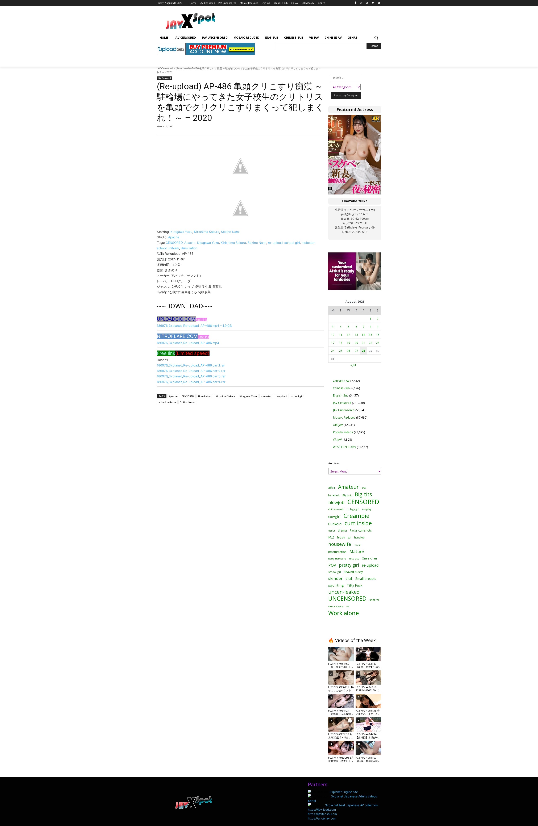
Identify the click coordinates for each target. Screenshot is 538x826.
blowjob (336, 502)
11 (340, 335)
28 (363, 351)
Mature (356, 551)
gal (349, 537)
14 (363, 335)
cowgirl (334, 516)
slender (335, 578)
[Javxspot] (190, 21)
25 (340, 351)
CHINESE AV (341, 381)
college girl (353, 509)
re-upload (275, 243)
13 (356, 335)
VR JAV (337, 439)
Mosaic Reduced (344, 417)
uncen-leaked (344, 592)
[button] (376, 38)
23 (377, 343)
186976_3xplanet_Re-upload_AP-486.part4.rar (191, 382)
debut (331, 530)
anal (364, 487)
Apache (173, 237)
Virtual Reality (335, 606)
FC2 (331, 537)
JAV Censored (165, 68)
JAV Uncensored (344, 410)
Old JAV (338, 425)
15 (370, 335)
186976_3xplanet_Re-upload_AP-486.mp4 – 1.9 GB (194, 326)
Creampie (356, 515)
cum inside (358, 523)
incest (357, 544)
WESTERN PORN (344, 447)
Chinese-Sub (341, 388)
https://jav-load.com (322, 809)
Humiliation (189, 248)
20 (356, 343)
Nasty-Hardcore (337, 558)
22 (370, 343)
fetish (341, 537)
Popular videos (343, 432)
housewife (339, 544)
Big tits (363, 494)
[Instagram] (361, 3)
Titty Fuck (354, 585)
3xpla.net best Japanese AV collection (351, 805)
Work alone (343, 613)
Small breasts (365, 578)
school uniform (168, 248)
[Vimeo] (373, 3)
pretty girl (349, 565)
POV (332, 565)
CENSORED (174, 243)
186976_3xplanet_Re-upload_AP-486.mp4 (188, 343)
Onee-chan (369, 558)
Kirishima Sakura (206, 232)
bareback (334, 495)
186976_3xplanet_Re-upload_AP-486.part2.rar (191, 371)
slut (348, 578)
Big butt (347, 495)
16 (377, 335)
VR (347, 606)
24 (332, 351)
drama (342, 530)
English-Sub (340, 395)
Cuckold (335, 524)
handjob (359, 537)
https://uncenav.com (322, 818)
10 (332, 335)
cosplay (366, 509)
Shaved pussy (353, 572)
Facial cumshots (361, 530)
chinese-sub (336, 509)
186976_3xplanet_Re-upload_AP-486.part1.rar (191, 365)
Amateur (348, 487)
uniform (374, 599)
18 (340, 343)
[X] (367, 3)
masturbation (337, 552)
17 (332, 343)
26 (348, 351)
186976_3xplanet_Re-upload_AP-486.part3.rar (191, 376)
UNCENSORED (347, 598)
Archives (334, 463)
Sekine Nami (230, 232)
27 (356, 351)
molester (308, 243)
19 (348, 343)
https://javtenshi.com (322, 814)
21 (363, 343)
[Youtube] (378, 3)
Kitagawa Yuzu (181, 232)
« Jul (353, 365)
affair (331, 488)
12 (348, 335)
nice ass (354, 558)
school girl (292, 243)
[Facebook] (355, 3)
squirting (336, 585)
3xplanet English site (344, 792)
